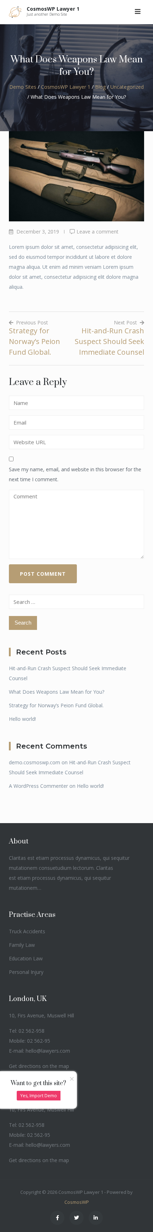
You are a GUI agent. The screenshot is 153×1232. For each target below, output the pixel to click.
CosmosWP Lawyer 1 (53, 8)
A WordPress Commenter (38, 785)
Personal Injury (26, 972)
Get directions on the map (39, 1066)
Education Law (26, 958)
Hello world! (22, 718)
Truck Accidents (27, 931)
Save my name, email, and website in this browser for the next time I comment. (75, 474)
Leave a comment (97, 231)
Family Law (22, 944)
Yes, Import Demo (38, 1096)
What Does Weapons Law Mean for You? (56, 691)
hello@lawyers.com (48, 1050)
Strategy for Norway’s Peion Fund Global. (56, 705)
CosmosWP (76, 1202)
